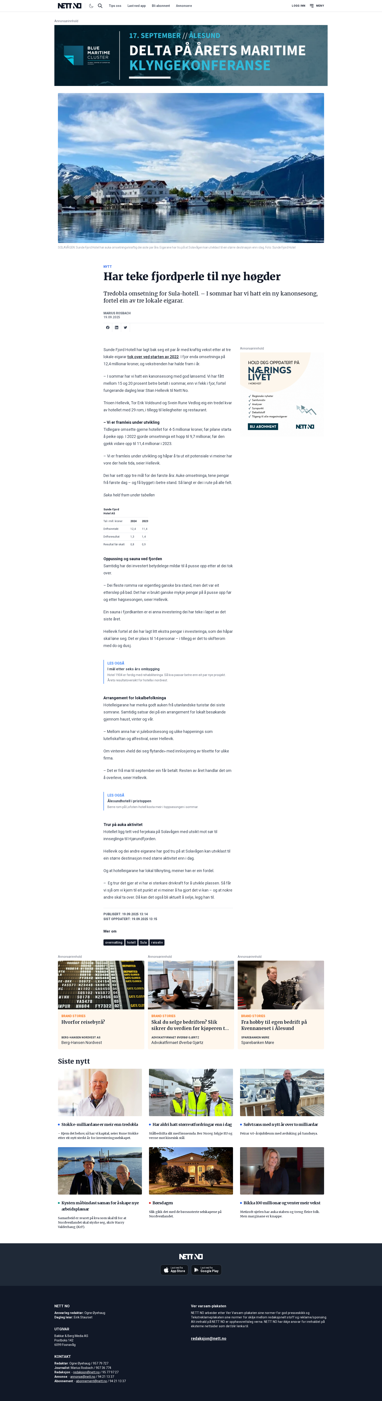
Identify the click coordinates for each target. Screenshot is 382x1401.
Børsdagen (163, 1202)
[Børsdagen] (191, 1171)
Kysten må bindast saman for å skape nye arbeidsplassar (100, 1206)
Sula (143, 942)
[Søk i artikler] (100, 5)
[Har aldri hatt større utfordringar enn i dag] (191, 1092)
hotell (131, 942)
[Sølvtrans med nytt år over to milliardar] (282, 1092)
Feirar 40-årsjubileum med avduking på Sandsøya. (279, 1133)
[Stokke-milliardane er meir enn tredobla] (100, 1092)
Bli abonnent (161, 6)
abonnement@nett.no (91, 1381)
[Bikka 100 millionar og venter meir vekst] (282, 1171)
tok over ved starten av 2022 (153, 356)
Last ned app (137, 6)
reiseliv (157, 942)
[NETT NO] (73, 5)
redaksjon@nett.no (86, 1372)
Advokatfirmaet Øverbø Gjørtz (177, 1042)
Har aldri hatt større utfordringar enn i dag (192, 1124)
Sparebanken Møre (257, 1042)
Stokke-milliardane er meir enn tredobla (99, 1124)
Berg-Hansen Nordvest (81, 1042)
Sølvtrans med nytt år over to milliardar (281, 1124)
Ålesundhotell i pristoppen (129, 801)
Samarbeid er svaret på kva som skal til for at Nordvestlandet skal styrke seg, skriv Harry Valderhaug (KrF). (92, 1222)
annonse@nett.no (82, 1376)
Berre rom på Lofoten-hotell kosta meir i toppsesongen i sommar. (152, 807)
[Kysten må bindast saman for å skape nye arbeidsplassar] (100, 1171)
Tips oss (115, 6)
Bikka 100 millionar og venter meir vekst (282, 1202)
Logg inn (298, 5)
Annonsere (184, 6)
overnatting (114, 942)
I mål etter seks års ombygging (133, 669)
